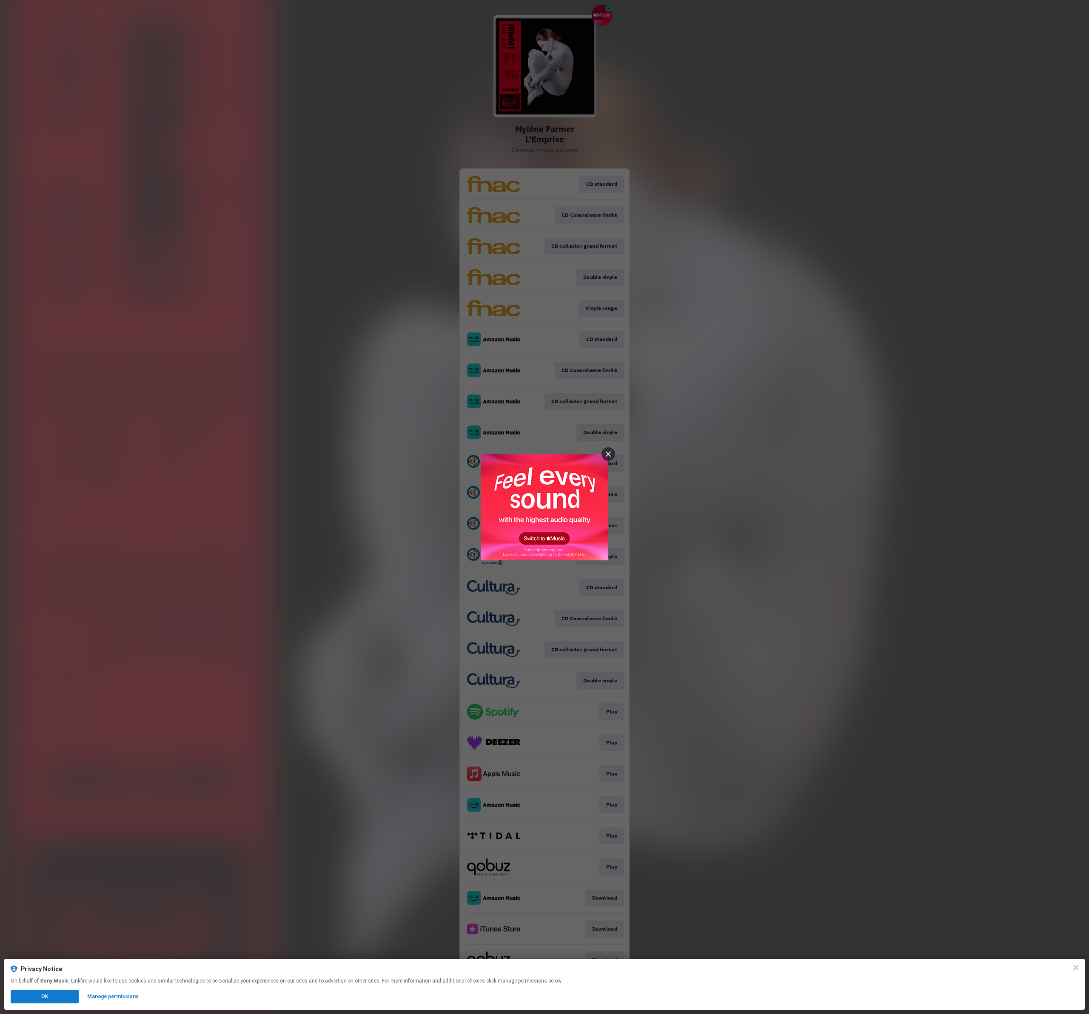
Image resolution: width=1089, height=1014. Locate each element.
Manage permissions (113, 997)
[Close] (1076, 967)
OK (44, 997)
